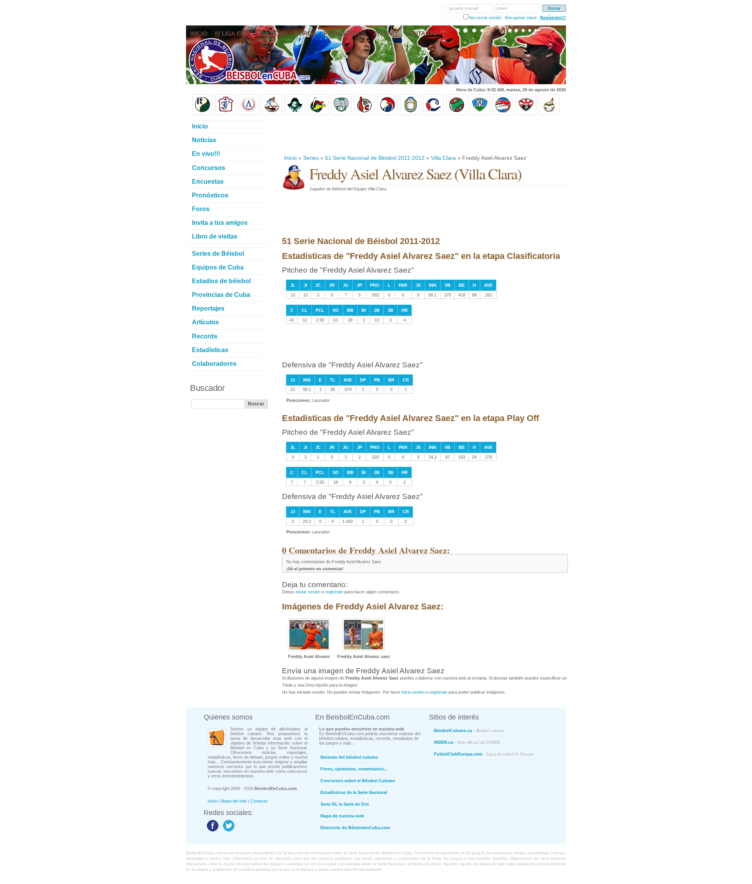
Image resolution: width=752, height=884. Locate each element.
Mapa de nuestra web (342, 815)
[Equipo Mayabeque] (271, 113)
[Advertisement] (424, 134)
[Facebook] (212, 831)
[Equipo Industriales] (225, 113)
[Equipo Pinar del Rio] (202, 113)
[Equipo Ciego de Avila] (410, 113)
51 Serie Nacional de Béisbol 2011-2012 (375, 158)
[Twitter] (228, 831)
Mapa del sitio (234, 801)
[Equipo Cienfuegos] (341, 113)
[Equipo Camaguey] (433, 113)
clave (502, 8)
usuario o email (463, 8)
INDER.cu (467, 742)
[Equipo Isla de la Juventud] (295, 113)
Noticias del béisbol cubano (349, 757)
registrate (334, 591)
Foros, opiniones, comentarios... (353, 768)
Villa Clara (443, 158)
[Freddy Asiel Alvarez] (309, 649)
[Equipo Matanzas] (318, 113)
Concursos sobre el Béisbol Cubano (357, 780)
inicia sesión (413, 692)
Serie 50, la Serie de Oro (344, 804)
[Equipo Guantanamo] (549, 113)
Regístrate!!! (553, 17)
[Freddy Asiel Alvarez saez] (363, 649)
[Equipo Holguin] (479, 113)
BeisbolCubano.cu (469, 730)
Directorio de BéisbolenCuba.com (355, 827)
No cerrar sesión (485, 17)
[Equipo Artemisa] (248, 113)
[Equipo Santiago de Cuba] (526, 113)
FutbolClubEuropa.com (484, 754)
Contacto (259, 801)
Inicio (290, 158)
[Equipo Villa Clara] (364, 113)
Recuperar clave (521, 17)
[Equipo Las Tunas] (456, 113)
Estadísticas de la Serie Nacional (353, 792)
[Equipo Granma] (502, 113)
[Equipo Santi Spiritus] (387, 113)
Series (311, 158)
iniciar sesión (308, 591)
